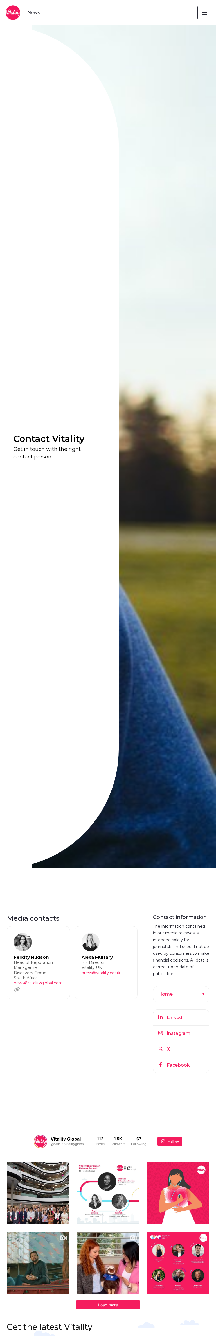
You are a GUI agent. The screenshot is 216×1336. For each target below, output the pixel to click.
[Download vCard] (60, 935)
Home (165, 994)
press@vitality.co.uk (101, 972)
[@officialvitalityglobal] (40, 1141)
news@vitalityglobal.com (38, 983)
